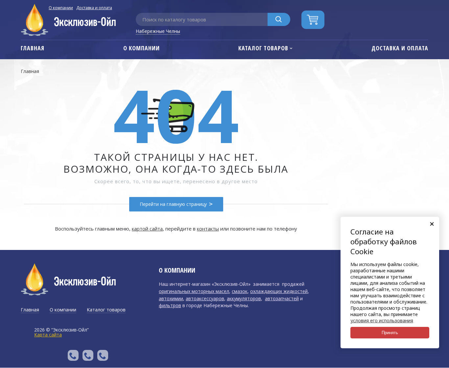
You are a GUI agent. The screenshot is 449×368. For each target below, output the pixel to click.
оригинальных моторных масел (194, 291)
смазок (240, 291)
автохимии (171, 298)
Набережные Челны (158, 31)
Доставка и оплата (94, 8)
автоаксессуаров (205, 298)
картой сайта (147, 228)
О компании (61, 8)
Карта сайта (48, 334)
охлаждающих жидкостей (279, 291)
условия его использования (381, 320)
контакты (208, 228)
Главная (30, 71)
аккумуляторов (244, 298)
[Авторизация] (445, 3)
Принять (390, 332)
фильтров (170, 305)
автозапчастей (282, 298)
